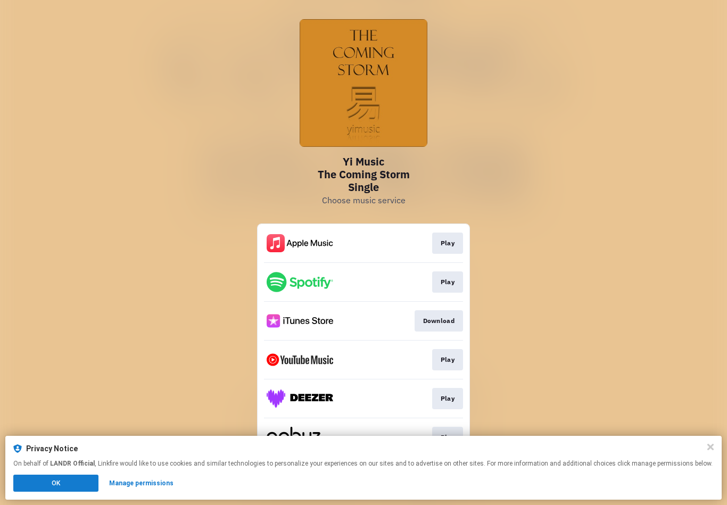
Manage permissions (141, 483)
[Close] (710, 447)
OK (56, 483)
